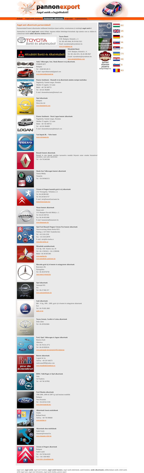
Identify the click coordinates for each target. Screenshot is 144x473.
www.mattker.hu (41, 256)
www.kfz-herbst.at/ (42, 242)
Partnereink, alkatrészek (53, 18)
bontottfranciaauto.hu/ (43, 202)
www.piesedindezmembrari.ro (45, 365)
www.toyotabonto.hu (65, 46)
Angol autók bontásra (33, 18)
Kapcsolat (69, 18)
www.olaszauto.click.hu (43, 436)
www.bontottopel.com (43, 105)
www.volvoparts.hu (42, 137)
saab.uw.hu (39, 311)
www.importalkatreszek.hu (44, 74)
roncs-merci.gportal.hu (43, 274)
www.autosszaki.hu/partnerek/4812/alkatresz (50, 350)
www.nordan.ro (41, 420)
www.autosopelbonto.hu (44, 293)
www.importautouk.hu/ (43, 404)
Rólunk (20, 18)
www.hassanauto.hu (42, 222)
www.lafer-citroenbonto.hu (44, 459)
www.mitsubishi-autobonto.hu (45, 259)
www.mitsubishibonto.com (76, 59)
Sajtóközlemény (81, 18)
